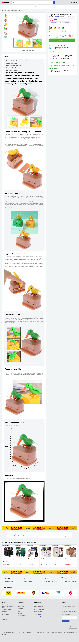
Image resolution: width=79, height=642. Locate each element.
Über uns (37, 6)
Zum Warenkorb (62, 40)
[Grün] (51, 28)
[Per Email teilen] (74, 16)
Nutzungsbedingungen (6, 609)
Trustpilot (20, 613)
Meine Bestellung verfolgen (20, 6)
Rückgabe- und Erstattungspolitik (5, 613)
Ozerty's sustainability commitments (58, 62)
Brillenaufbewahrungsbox (70, 558)
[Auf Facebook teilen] (68, 16)
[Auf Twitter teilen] (72, 16)
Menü (3, 6)
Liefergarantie (53, 51)
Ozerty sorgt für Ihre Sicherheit (24, 616)
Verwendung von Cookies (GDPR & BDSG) (8, 607)
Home (3, 10)
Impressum (4, 617)
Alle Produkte (7, 10)
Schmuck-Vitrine (19, 558)
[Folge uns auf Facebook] (70, 628)
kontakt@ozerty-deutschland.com (43, 616)
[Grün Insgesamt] (63, 28)
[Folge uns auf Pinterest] (72, 628)
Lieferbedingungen (5, 611)
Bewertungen (43, 6)
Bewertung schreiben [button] (66, 536)
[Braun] (59, 28)
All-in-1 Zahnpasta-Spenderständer (44, 559)
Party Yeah (57, 16)
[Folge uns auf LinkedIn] (76, 628)
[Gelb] (55, 28)
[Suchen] (54, 2)
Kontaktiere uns (10, 6)
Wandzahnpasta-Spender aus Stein (58, 559)
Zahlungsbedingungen (6, 615)
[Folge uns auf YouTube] (74, 628)
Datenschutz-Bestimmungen (7, 604)
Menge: (50, 35)
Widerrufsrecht (5, 619)
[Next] (77, 556)
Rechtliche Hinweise (22, 610)
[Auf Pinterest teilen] (70, 16)
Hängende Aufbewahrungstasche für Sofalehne (7, 560)
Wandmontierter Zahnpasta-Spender (33, 559)
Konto (59, 3)
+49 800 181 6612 (30, 6)
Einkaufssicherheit (54, 68)
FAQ (19, 611)
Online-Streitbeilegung (22, 615)
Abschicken (65, 620)
